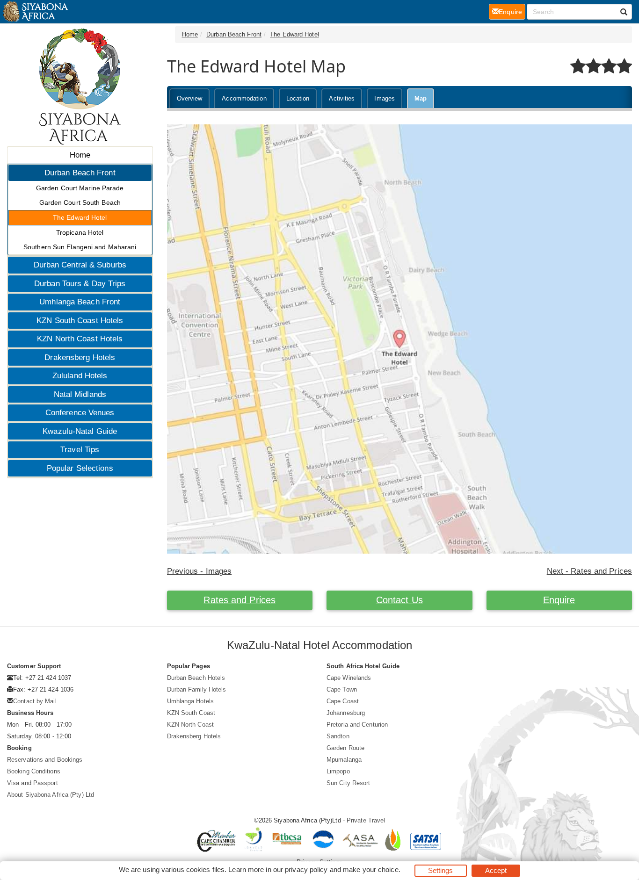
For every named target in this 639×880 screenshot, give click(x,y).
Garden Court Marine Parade (80, 188)
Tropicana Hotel (80, 232)
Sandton (338, 736)
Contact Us (399, 600)
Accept (496, 870)
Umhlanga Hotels (190, 701)
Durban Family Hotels (196, 689)
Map (420, 98)
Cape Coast (343, 701)
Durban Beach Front (80, 172)
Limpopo (338, 771)
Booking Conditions (33, 771)
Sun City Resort (348, 782)
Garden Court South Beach (80, 202)
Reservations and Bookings (45, 759)
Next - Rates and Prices (589, 571)
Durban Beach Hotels (196, 677)
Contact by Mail (35, 701)
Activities (342, 98)
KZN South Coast (191, 712)
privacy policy (306, 869)
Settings (440, 870)
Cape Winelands (349, 677)
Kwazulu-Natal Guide (80, 431)
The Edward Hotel (80, 217)
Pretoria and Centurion (357, 724)
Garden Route (345, 747)
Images (384, 98)
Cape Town (342, 689)
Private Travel (366, 820)
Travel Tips (79, 449)
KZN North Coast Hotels (80, 338)
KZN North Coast (190, 724)
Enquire (559, 600)
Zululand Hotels (80, 375)
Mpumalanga (344, 759)
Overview (190, 98)
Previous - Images (199, 571)
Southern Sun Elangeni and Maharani (79, 247)
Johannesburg (346, 712)
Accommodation (244, 98)
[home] (35, 11)
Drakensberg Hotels (79, 357)
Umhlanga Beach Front (79, 301)
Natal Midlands (80, 394)
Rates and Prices (239, 600)
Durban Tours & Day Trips (79, 283)
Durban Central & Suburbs (80, 264)
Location (298, 98)
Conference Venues (80, 412)
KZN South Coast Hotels (79, 320)
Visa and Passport (32, 782)
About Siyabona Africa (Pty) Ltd (50, 794)
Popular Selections (80, 468)
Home (80, 155)
